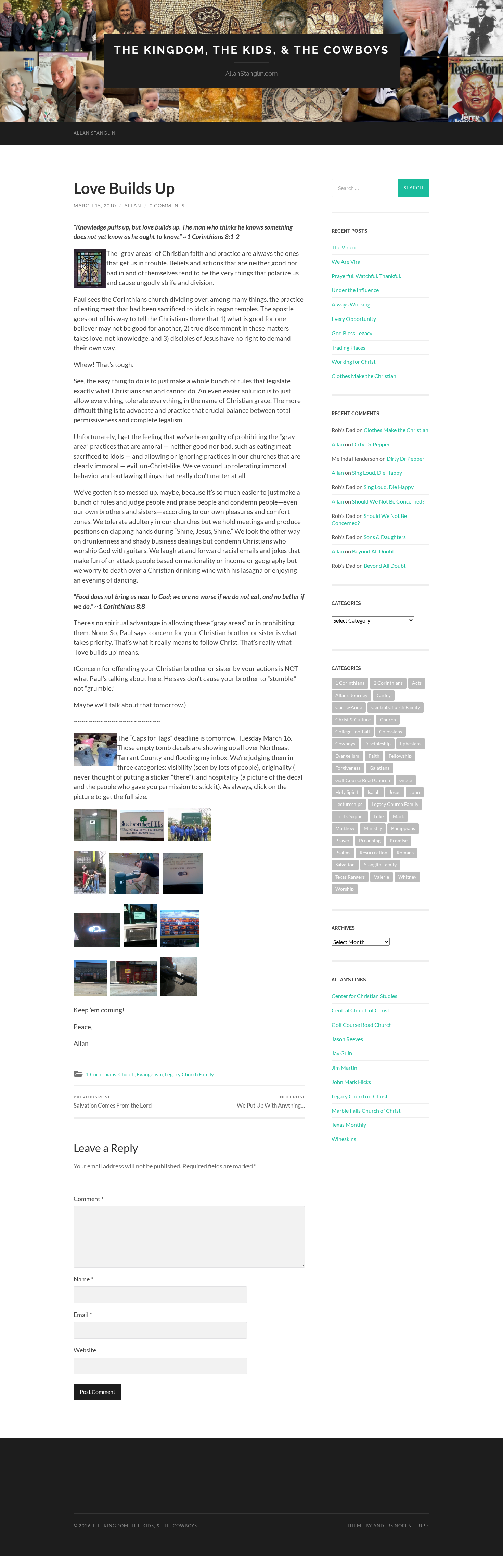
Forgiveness (347, 768)
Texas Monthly (349, 1124)
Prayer (342, 841)
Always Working (351, 304)
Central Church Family (395, 707)
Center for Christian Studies (364, 996)
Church (126, 1074)
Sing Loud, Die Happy (377, 472)
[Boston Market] (90, 993)
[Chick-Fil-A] (133, 993)
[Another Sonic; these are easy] (179, 945)
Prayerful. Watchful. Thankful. (366, 276)
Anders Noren (392, 1525)
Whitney (407, 877)
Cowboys (345, 743)
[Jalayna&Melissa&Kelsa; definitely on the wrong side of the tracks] (90, 892)
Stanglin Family (380, 864)
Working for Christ (354, 361)
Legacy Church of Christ (360, 1096)
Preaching (370, 841)
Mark (398, 816)
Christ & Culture (353, 719)
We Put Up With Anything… (271, 1101)
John (415, 792)
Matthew (344, 828)
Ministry (373, 828)
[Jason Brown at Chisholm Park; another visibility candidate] (134, 892)
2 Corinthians (388, 683)
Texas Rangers (350, 877)
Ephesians (410, 743)
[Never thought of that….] (178, 993)
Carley (384, 695)
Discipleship (377, 743)
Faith (374, 756)
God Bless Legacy (352, 333)
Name (83, 1279)
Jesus (394, 792)
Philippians (403, 828)
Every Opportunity (354, 318)
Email (83, 1314)
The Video (344, 247)
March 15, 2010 (95, 205)
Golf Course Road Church (362, 780)
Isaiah (373, 792)
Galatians (379, 768)
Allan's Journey (351, 695)
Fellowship (400, 756)
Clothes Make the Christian (364, 375)
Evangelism (150, 1074)
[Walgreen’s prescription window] (140, 945)
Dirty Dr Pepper (371, 444)
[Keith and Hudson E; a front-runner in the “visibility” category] (142, 838)
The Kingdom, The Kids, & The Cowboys (251, 49)
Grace (405, 780)
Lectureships (348, 804)
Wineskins (344, 1139)
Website (85, 1350)
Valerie (381, 877)
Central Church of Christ (360, 1010)
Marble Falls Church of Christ (366, 1110)
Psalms (342, 852)
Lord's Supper (349, 816)
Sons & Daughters (385, 537)
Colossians (390, 731)
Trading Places (348, 347)
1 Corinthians (101, 1074)
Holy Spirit (346, 792)
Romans (405, 852)
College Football (352, 731)
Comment (89, 1198)
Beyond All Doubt (373, 551)
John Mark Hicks (351, 1081)
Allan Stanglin (95, 133)
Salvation (345, 864)
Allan (132, 205)
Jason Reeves (347, 1039)
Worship (344, 889)
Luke (379, 816)
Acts (417, 683)
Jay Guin (342, 1053)
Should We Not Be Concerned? (388, 501)
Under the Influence (355, 290)
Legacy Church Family (189, 1074)
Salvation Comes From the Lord (113, 1101)
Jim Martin (344, 1067)
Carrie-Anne (348, 707)
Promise (399, 841)
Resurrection (373, 852)
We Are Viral (347, 261)
